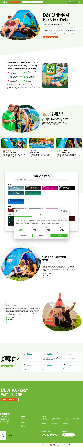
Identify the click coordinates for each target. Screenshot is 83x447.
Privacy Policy (23, 426)
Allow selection (41, 235)
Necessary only (24, 235)
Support (62, 2)
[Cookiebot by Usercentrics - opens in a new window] (62, 211)
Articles (22, 425)
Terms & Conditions (25, 427)
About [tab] (59, 214)
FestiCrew (23, 422)
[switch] (34, 230)
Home (22, 418)
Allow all (59, 235)
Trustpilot (10, 435)
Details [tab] (41, 214)
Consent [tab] (23, 214)
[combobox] (33, 2)
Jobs (66, 2)
